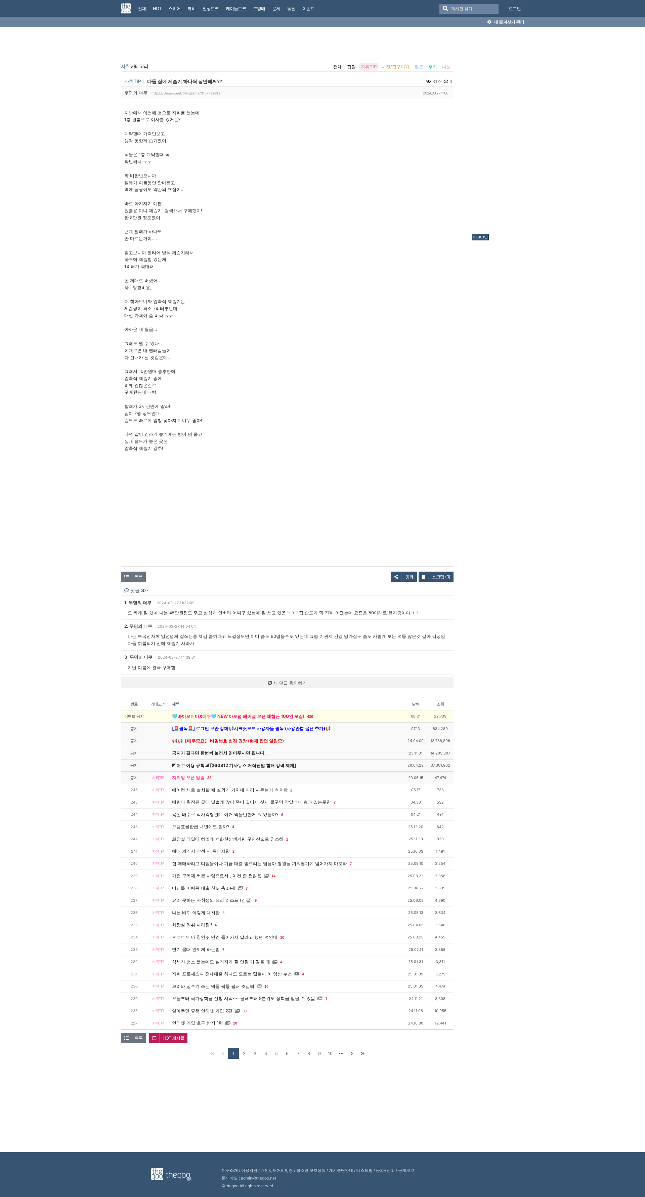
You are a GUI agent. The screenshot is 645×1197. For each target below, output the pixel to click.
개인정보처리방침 (277, 1170)
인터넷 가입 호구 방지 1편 (197, 1023)
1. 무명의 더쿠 (138, 602)
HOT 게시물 (173, 1038)
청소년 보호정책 (311, 1170)
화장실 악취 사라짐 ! (192, 924)
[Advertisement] (498, 132)
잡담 (351, 66)
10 (282, 937)
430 (310, 717)
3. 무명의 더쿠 (138, 657)
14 (273, 876)
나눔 (446, 66)
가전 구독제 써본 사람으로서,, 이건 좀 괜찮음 (216, 875)
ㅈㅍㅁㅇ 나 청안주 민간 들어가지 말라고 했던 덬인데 (224, 937)
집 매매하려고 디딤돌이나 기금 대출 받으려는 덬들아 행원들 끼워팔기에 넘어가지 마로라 (259, 863)
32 (209, 778)
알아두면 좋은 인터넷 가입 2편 (202, 1010)
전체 (337, 66)
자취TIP (369, 66)
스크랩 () (441, 576)
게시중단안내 (341, 1170)
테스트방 (364, 1170)
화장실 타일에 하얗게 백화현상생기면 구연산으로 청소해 (228, 839)
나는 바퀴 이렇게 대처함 (196, 912)
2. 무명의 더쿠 (138, 626)
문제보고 (406, 1170)
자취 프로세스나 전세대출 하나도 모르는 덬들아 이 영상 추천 (232, 973)
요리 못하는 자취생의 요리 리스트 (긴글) (212, 900)
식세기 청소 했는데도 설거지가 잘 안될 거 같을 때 (221, 961)
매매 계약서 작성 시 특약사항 (201, 851)
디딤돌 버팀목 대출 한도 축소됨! (203, 888)
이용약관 (249, 1170)
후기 (432, 66)
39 (245, 1011)
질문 (419, 66)
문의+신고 (385, 1170)
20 (235, 1023)
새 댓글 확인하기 (289, 683)
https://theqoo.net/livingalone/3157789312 (186, 93)
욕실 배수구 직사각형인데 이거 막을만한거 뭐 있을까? (225, 814)
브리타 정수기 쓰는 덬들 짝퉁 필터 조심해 (213, 986)
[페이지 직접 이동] (341, 1053)
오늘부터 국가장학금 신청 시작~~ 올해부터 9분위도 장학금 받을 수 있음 (243, 998)
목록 (138, 576)
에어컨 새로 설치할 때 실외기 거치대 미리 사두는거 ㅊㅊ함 (230, 790)
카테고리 (134, 66)
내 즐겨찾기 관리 (508, 22)
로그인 (515, 8)
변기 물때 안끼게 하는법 (196, 949)
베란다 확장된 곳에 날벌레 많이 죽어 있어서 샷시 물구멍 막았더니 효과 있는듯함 (251, 802)
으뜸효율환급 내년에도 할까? (200, 826)
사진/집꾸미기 (396, 66)
